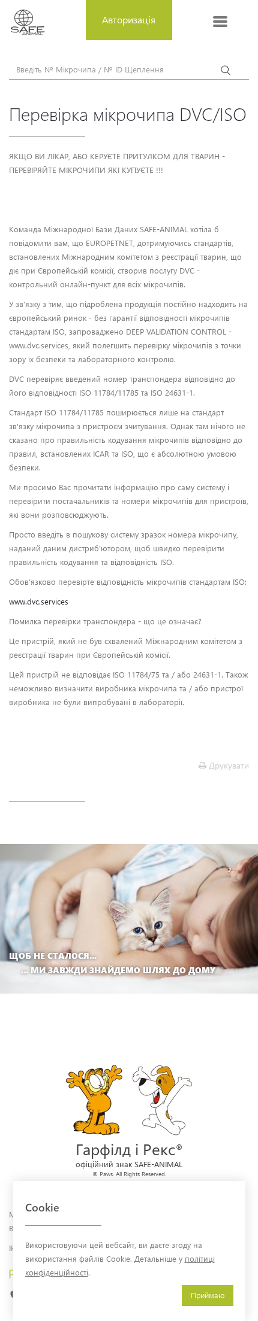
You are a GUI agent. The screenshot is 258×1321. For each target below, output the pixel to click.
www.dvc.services (38, 601)
